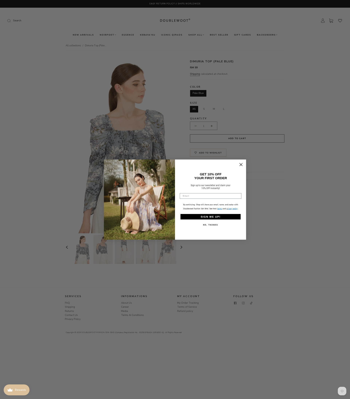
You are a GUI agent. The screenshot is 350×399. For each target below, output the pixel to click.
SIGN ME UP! (211, 216)
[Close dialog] (241, 164)
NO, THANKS (210, 225)
